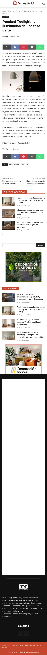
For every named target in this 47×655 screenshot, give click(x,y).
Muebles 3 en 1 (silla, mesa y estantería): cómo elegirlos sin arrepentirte (29, 322)
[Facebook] (20, 633)
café (10, 164)
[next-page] (7, 234)
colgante (16, 164)
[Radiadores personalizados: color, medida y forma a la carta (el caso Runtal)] (8, 201)
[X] (26, 633)
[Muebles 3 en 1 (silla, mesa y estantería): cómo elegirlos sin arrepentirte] (8, 323)
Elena (7, 36)
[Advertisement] (23, 477)
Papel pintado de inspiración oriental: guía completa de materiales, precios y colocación (30, 335)
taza (23, 164)
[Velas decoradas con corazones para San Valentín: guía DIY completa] (8, 225)
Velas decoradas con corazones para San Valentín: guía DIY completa (30, 224)
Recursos (11, 11)
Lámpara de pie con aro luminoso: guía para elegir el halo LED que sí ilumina (30, 212)
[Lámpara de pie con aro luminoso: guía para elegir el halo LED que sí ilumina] (8, 213)
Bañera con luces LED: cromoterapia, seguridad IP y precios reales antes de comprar (30, 297)
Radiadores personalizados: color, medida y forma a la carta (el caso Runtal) (31, 200)
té (27, 164)
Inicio (4, 11)
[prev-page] (3, 234)
